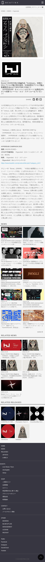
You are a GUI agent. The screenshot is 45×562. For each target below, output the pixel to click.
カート (40, 7)
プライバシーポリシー (9, 493)
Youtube (3, 550)
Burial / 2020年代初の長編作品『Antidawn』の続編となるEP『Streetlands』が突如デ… (10, 355)
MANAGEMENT (7, 527)
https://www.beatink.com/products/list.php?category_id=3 (20, 163)
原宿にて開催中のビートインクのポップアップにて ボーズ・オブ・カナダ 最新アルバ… (33, 325)
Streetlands (4, 439)
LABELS (5, 457)
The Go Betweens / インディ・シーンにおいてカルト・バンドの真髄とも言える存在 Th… (11, 263)
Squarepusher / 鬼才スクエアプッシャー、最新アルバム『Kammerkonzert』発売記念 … (11, 325)
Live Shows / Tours (8, 467)
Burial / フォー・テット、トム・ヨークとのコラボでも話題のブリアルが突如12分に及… (11, 395)
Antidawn (18, 439)
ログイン (34, 7)
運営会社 (5, 496)
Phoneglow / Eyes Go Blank (24, 422)
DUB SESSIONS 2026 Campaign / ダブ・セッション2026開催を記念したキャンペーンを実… (11, 242)
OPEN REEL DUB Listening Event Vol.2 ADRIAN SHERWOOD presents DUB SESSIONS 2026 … (33, 305)
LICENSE (5, 529)
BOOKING (6, 521)
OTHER (3, 518)
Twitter (3, 539)
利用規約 (5, 499)
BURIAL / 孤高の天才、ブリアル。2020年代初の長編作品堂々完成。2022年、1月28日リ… (32, 375)
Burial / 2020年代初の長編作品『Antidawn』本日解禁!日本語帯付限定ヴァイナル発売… (11, 375)
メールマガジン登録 (8, 511)
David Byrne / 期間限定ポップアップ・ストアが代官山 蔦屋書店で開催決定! (33, 263)
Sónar (4, 473)
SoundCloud (5, 547)
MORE (39, 332)
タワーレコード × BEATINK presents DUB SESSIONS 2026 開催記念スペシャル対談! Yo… (11, 305)
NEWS (9, 11)
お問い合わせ (6, 509)
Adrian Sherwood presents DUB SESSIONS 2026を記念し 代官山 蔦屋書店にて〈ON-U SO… (11, 284)
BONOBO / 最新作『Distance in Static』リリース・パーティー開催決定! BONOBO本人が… (33, 242)
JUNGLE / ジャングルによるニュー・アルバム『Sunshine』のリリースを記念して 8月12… (33, 284)
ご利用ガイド (6, 482)
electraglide (6, 470)
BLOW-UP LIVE (7, 524)
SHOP (3, 479)
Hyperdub (16, 11)
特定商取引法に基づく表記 (10, 491)
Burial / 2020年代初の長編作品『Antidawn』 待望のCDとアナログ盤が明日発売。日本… (32, 355)
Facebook (4, 542)
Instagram (4, 545)
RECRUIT (6, 532)
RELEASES (4, 452)
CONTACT (4, 506)
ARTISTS (5, 455)
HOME (3, 11)
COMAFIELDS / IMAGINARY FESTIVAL (12, 422)
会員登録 (28, 7)
